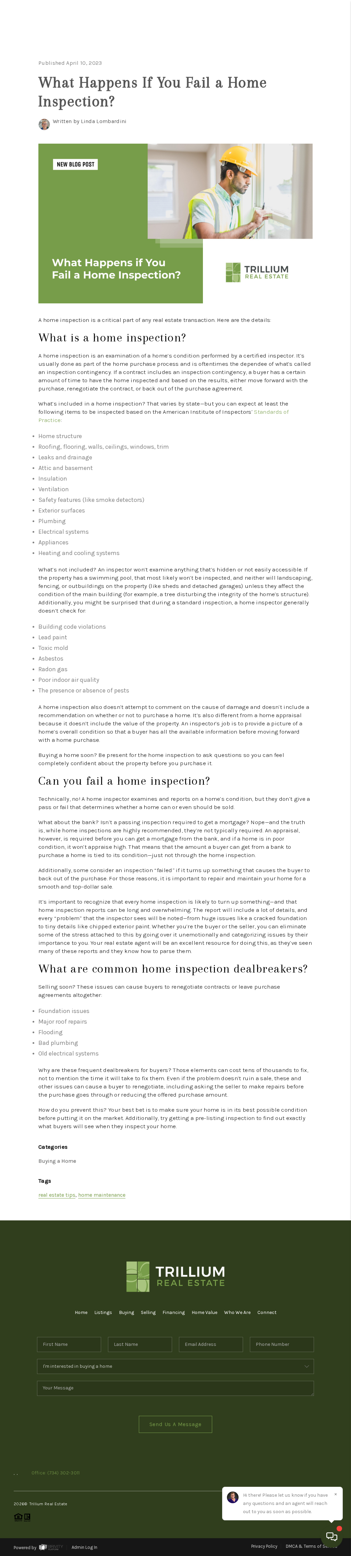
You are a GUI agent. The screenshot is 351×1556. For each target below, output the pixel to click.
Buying (126, 1312)
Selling (148, 1312)
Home (314, 50)
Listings (103, 1312)
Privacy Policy (264, 1546)
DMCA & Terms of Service (311, 1546)
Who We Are (237, 1312)
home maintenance (101, 1195)
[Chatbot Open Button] (332, 1537)
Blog (316, 198)
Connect (267, 1312)
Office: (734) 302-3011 (56, 1473)
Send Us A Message (175, 1424)
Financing (173, 1312)
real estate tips (56, 1195)
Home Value (204, 1312)
